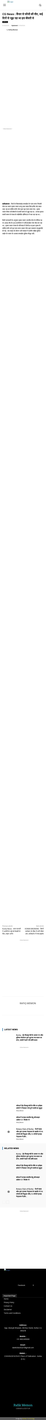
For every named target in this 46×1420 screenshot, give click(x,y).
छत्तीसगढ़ (5, 22)
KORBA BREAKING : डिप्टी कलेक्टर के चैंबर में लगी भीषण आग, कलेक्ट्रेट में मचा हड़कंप (34, 931)
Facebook (21, 1285)
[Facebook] (12, 35)
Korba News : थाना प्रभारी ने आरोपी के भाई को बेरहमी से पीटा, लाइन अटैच (11, 931)
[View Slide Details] (23, 329)
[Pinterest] (23, 35)
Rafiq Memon (13, 30)
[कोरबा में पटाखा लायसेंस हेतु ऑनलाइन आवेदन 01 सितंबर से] (8, 1120)
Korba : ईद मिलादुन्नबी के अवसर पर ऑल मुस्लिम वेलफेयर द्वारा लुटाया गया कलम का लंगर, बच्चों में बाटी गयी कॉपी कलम (29, 1037)
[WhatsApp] (28, 35)
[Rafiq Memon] (4, 30)
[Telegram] (33, 35)
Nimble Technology (28, 1418)
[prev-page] (3, 1202)
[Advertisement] (23, 68)
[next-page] (7, 1202)
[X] (17, 35)
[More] (39, 35)
